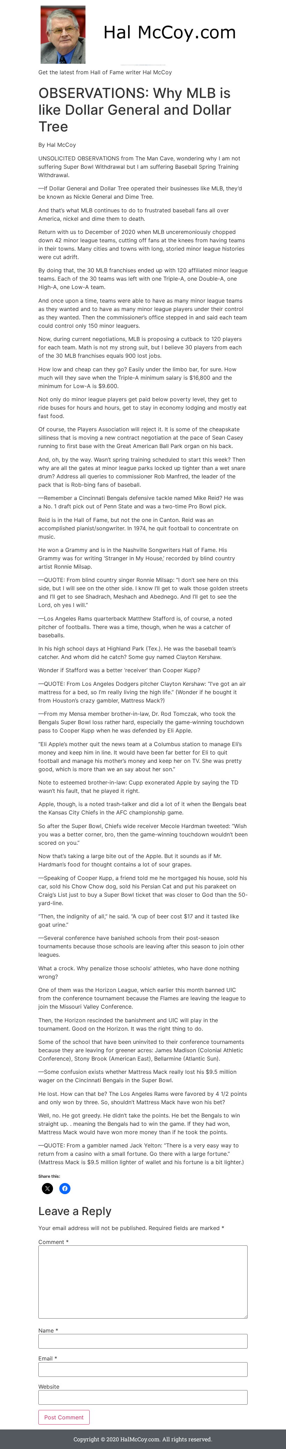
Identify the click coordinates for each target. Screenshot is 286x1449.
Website (48, 1386)
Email (47, 1358)
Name (48, 1330)
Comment (53, 1242)
